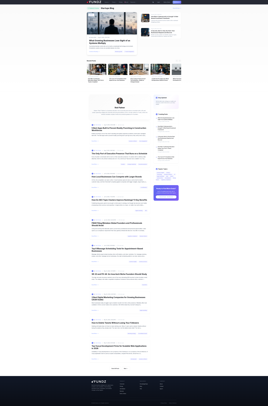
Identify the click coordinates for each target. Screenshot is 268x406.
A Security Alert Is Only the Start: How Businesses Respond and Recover (166, 138)
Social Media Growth (142, 333)
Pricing (120, 2)
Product (114, 2)
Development (133, 359)
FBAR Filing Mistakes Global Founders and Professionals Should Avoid (117, 224)
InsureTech (144, 284)
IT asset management (129, 51)
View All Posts (176, 8)
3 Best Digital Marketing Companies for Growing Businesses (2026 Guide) (118, 298)
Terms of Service (172, 403)
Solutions (107, 2)
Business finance (143, 236)
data (167, 176)
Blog (141, 386)
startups (168, 172)
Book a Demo (167, 2)
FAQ (141, 388)
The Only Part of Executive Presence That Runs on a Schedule (119, 153)
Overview (122, 384)
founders (123, 164)
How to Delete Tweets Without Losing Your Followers (115, 323)
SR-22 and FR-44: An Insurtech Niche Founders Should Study (119, 274)
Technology (159, 174)
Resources (133, 2)
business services (143, 261)
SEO (146, 210)
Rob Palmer (98, 124)
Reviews (122, 391)
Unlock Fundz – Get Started (166, 196)
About (161, 384)
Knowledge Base (144, 384)
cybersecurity (160, 177)
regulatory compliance (132, 236)
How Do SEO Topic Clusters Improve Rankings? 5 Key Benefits (119, 200)
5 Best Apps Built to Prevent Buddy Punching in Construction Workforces (119, 129)
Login (158, 2)
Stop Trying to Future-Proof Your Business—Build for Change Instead (138, 80)
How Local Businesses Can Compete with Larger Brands (117, 177)
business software (133, 141)
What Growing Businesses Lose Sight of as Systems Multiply (166, 118)
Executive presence (143, 164)
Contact (161, 386)
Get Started (177, 2)
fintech (171, 176)
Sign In (161, 388)
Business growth (118, 51)
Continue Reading (93, 51)
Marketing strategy (132, 333)
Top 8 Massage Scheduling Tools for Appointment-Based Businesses (117, 250)
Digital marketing (138, 210)
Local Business (144, 187)
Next (125, 368)
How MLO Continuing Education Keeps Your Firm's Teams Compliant (96, 80)
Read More (94, 141)
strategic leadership (132, 164)
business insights (133, 261)
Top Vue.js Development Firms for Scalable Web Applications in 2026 (119, 347)
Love (126, 2)
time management (143, 141)
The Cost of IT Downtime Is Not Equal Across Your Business (166, 157)
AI (174, 174)
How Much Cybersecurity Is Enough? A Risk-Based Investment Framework (167, 128)
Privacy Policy (164, 403)
